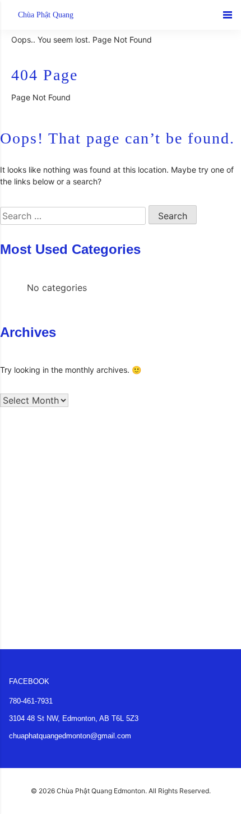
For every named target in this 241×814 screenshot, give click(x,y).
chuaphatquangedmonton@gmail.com (70, 736)
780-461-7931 (31, 701)
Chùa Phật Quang (45, 15)
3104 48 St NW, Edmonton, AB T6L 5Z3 (73, 718)
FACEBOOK (29, 681)
